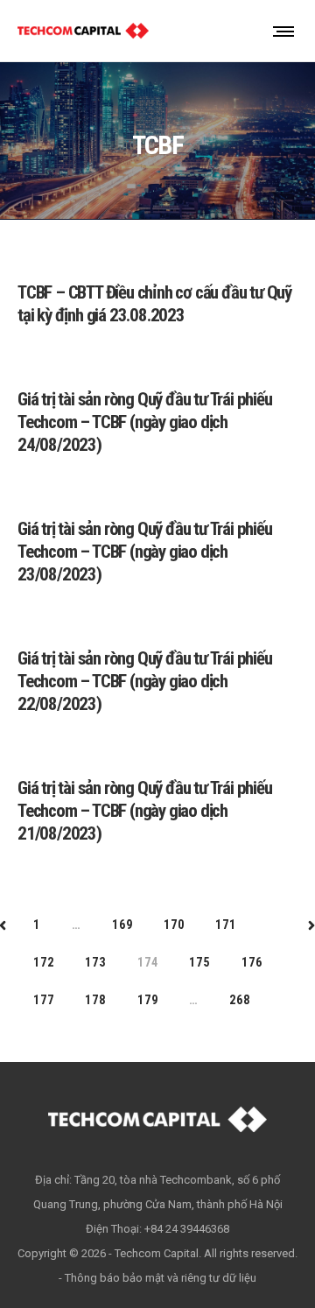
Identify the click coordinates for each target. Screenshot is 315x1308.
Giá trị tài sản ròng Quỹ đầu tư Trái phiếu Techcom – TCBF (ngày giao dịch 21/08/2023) (145, 810)
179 (147, 1000)
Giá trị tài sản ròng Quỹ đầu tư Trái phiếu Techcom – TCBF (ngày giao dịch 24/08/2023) (145, 422)
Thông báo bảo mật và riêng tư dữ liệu (160, 1277)
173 (95, 962)
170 (174, 925)
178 (95, 1000)
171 (225, 925)
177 (43, 1000)
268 (239, 1000)
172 (43, 962)
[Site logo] (83, 30)
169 (122, 925)
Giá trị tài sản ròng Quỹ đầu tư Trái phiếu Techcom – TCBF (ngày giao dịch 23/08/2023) (145, 551)
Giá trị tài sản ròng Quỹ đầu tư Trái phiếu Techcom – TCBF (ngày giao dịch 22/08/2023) (145, 681)
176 (252, 962)
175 (199, 962)
